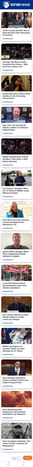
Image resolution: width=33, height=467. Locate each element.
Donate (27, 458)
